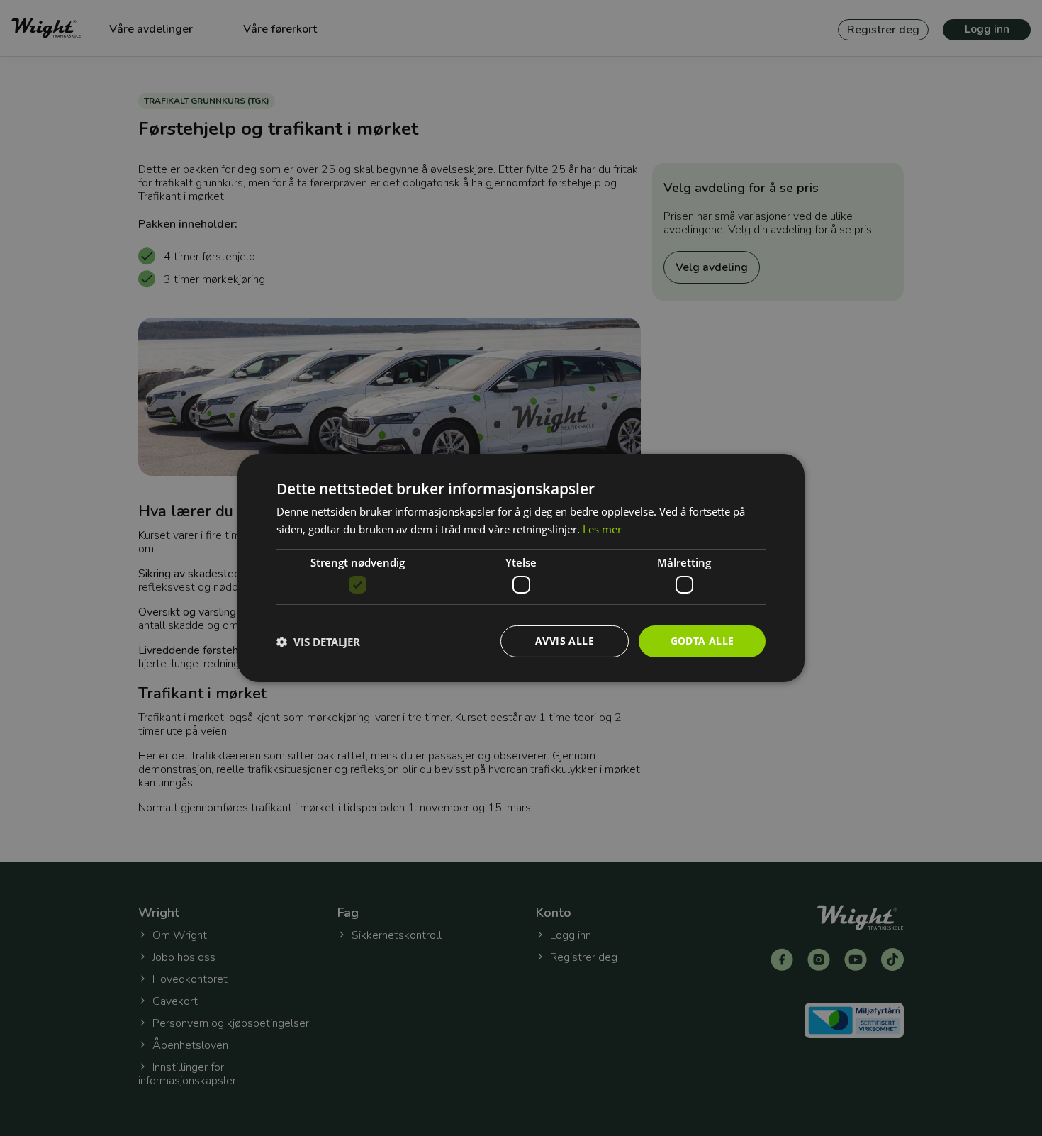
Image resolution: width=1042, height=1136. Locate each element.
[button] (318, 642)
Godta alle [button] (702, 640)
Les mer (602, 529)
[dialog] (521, 568)
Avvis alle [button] (564, 640)
